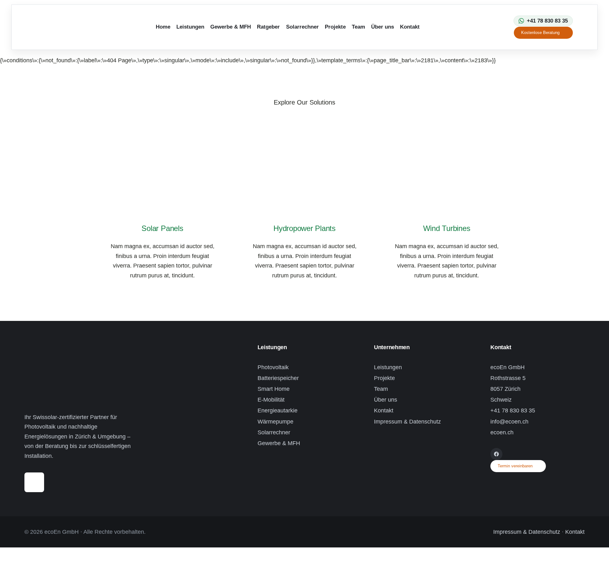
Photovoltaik (273, 367)
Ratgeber (268, 27)
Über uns (382, 27)
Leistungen (190, 27)
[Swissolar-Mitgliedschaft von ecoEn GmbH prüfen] (34, 477)
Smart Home (274, 389)
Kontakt (410, 27)
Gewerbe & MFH (230, 27)
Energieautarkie (278, 410)
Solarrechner (302, 27)
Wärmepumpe (275, 421)
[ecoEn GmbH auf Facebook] (496, 454)
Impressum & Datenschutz (407, 421)
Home (163, 27)
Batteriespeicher (278, 378)
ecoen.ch (502, 432)
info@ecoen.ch (509, 421)
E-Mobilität (271, 400)
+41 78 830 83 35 (512, 410)
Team (358, 27)
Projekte (335, 27)
